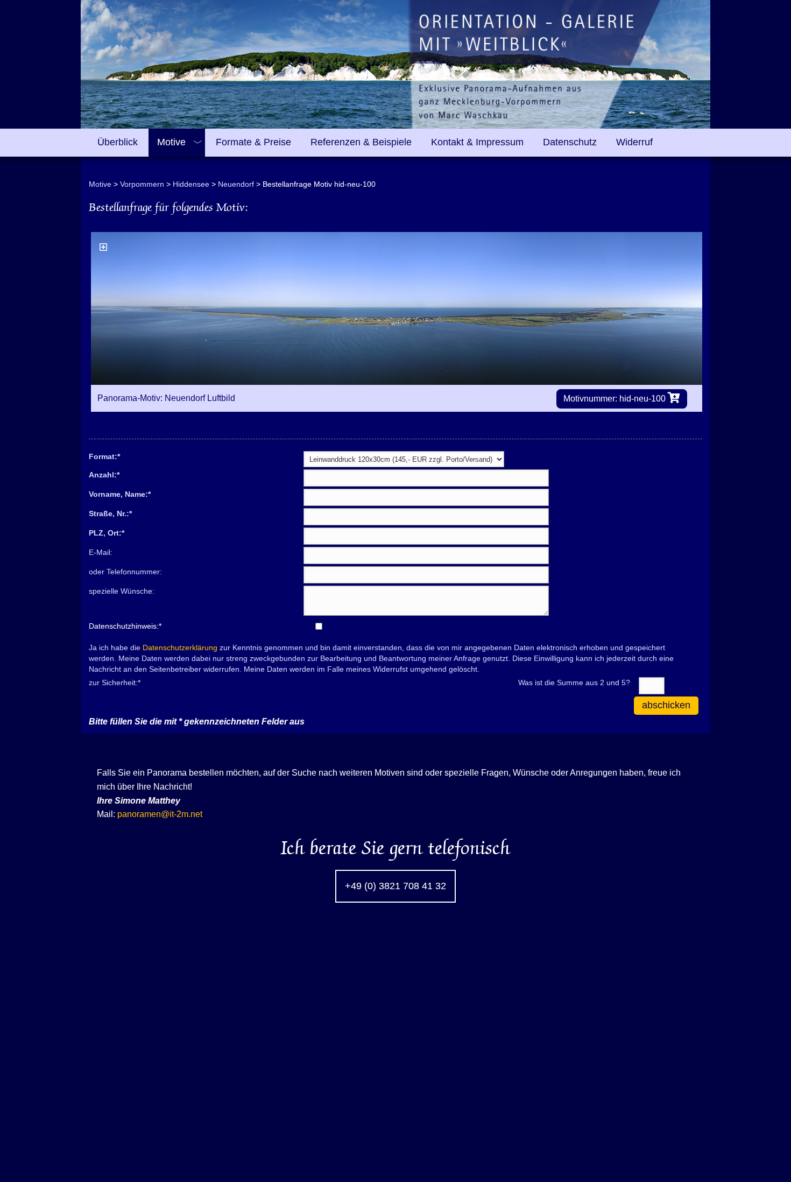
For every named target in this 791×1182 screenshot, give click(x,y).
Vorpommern (142, 184)
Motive (100, 184)
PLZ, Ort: (106, 532)
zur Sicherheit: (114, 682)
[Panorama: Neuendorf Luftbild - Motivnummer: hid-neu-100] (396, 308)
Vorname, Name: (120, 493)
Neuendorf (236, 184)
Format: (104, 456)
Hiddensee (191, 184)
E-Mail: (100, 552)
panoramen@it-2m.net (159, 814)
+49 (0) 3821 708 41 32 (395, 886)
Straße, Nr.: (110, 513)
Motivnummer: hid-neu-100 (615, 398)
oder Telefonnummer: (125, 571)
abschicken (666, 705)
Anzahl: (104, 474)
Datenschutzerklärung (180, 647)
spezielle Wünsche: (121, 591)
